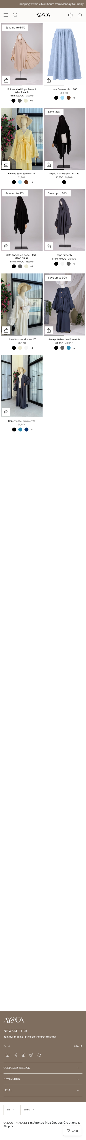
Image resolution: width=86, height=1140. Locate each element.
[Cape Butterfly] (64, 220)
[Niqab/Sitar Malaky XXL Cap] (64, 139)
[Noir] (13, 101)
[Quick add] (6, 80)
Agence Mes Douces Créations (55, 1123)
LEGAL (8, 1090)
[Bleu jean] (69, 348)
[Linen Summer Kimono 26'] (22, 304)
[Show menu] (5, 15)
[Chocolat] (69, 98)
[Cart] (79, 15)
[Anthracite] (20, 101)
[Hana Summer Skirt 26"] (64, 54)
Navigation (12, 1079)
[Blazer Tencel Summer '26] (22, 386)
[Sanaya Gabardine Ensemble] (64, 304)
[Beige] (26, 101)
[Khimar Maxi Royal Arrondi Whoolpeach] (22, 54)
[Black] (64, 182)
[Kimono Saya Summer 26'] (22, 139)
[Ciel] (62, 98)
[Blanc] (62, 264)
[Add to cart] (49, 165)
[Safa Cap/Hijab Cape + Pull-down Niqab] (22, 220)
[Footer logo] (14, 1020)
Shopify (8, 1126)
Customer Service (17, 1067)
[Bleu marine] (26, 430)
